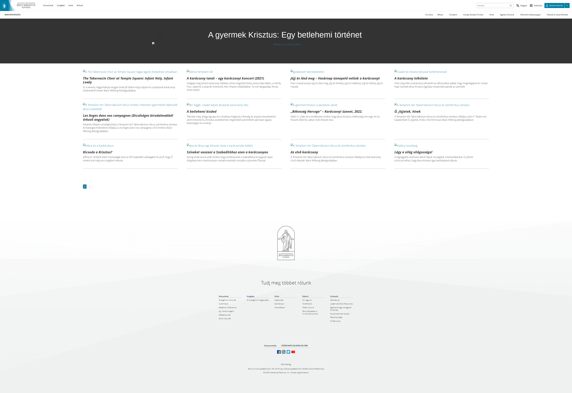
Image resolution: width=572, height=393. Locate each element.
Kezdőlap (429, 14)
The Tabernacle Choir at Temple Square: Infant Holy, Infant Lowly (128, 80)
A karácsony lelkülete (411, 78)
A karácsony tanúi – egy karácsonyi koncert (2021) (225, 78)
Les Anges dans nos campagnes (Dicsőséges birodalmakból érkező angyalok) (128, 117)
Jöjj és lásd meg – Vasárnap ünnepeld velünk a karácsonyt (335, 78)
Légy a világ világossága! (413, 152)
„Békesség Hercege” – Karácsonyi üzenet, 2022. (326, 111)
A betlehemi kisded (201, 111)
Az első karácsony (304, 152)
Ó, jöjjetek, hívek (407, 111)
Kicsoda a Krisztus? (97, 152)
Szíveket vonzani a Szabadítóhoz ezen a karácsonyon (227, 152)
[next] (94, 186)
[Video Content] (286, 44)
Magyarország (13, 15)
